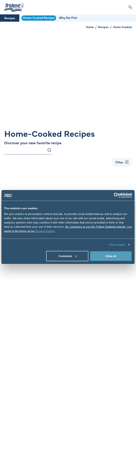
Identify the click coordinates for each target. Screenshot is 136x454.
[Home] (14, 7)
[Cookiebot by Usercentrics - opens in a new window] (116, 195)
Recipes (9, 18)
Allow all (110, 255)
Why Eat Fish (68, 17)
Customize (65, 255)
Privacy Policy (44, 230)
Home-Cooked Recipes (39, 17)
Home (90, 27)
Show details (117, 244)
